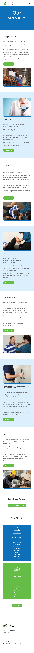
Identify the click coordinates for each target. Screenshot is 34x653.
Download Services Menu (17, 505)
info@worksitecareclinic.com (12, 643)
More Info (17, 605)
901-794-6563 (7, 641)
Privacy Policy (6, 647)
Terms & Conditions (7, 636)
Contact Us (8, 64)
